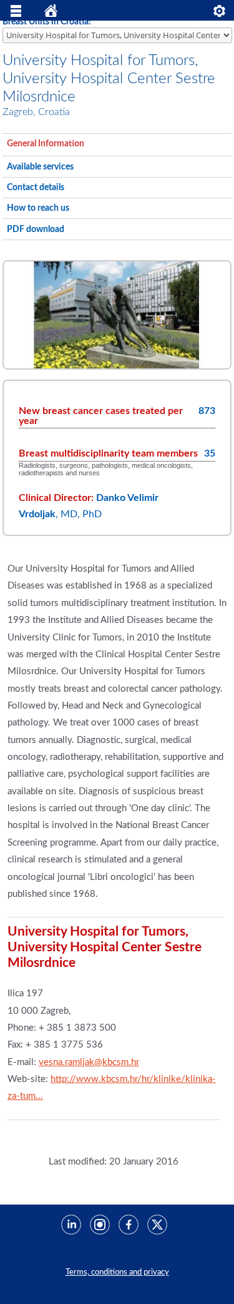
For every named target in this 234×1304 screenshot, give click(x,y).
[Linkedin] (68, 1220)
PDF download (35, 229)
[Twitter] (154, 1220)
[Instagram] (97, 1220)
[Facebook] (125, 1220)
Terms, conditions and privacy (117, 1272)
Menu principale (16, 14)
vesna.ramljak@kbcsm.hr (89, 1062)
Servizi (219, 14)
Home (51, 14)
